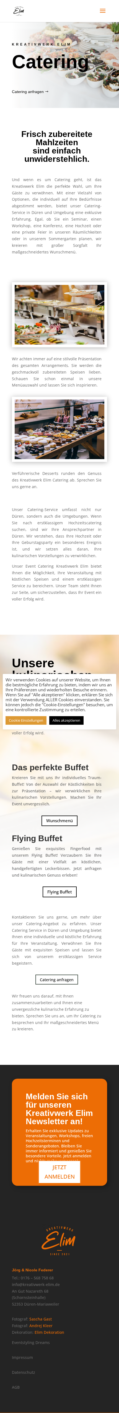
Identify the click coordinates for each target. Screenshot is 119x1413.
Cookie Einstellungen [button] (26, 720)
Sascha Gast (40, 1319)
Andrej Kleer (41, 1325)
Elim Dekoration (49, 1332)
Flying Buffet (59, 892)
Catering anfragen (28, 91)
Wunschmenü (59, 820)
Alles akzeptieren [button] (66, 720)
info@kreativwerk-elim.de (36, 1284)
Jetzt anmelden (60, 1171)
